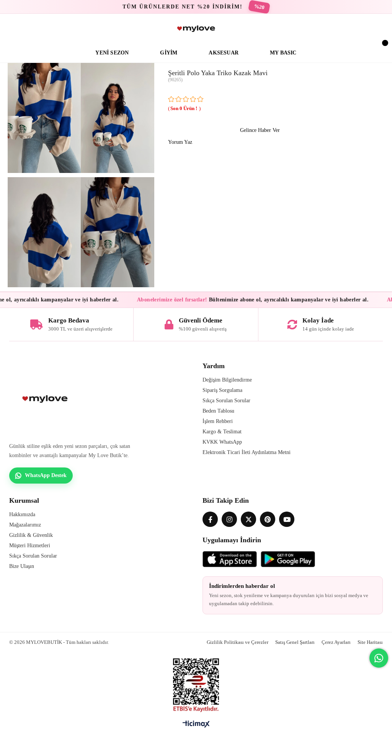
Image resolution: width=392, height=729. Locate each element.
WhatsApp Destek (46, 475)
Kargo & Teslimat (222, 431)
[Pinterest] (267, 519)
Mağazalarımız (25, 525)
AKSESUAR (223, 53)
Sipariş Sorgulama (222, 390)
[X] (248, 519)
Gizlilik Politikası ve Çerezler (237, 642)
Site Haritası (370, 642)
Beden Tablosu (218, 411)
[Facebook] (210, 519)
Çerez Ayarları (336, 642)
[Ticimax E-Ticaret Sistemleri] (196, 726)
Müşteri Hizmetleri (29, 545)
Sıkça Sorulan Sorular (226, 400)
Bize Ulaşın (21, 566)
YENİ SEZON (112, 53)
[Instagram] (229, 519)
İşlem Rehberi (218, 421)
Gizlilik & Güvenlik (31, 535)
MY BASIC (283, 53)
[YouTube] (286, 519)
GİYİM (168, 53)
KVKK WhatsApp (222, 442)
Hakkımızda (22, 514)
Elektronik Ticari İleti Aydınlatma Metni (247, 452)
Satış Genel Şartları (295, 642)
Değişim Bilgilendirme (227, 380)
